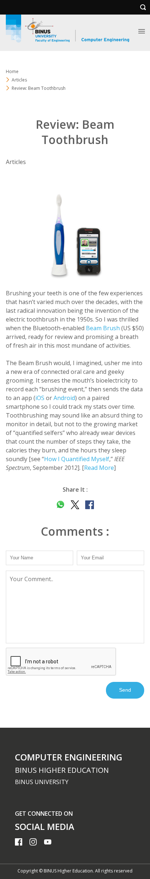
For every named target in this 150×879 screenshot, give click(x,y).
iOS (39, 398)
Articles (19, 80)
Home (12, 71)
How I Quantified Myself (76, 459)
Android (64, 398)
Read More (99, 468)
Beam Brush (103, 328)
